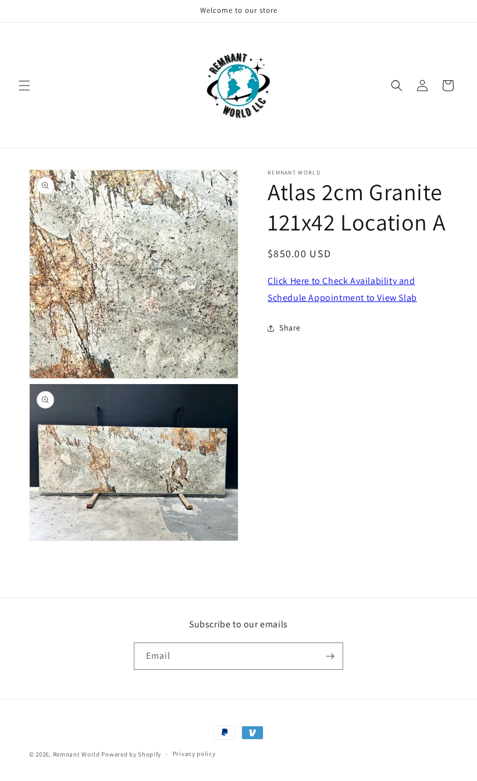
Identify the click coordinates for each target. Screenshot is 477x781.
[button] (24, 85)
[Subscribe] (330, 656)
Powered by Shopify (131, 754)
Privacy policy (194, 754)
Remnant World (76, 754)
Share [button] (290, 327)
